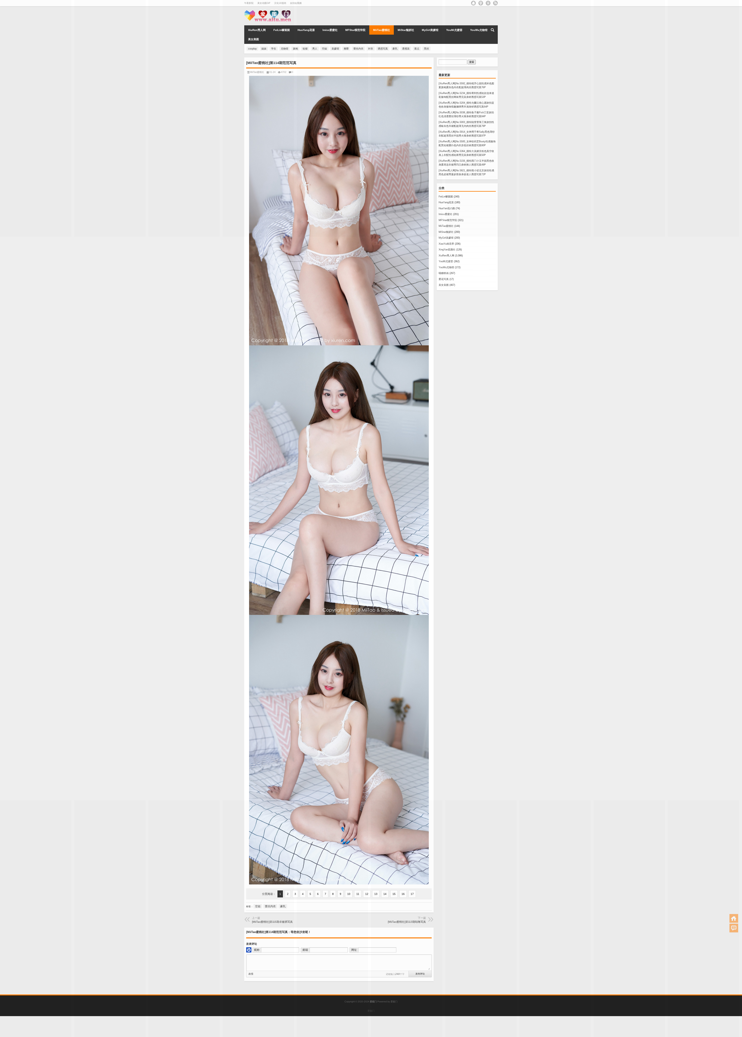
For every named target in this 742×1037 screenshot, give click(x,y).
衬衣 (370, 48)
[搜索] (492, 30)
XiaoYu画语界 (446, 243)
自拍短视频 (296, 3)
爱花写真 (444, 279)
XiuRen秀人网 (446, 255)
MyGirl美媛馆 (446, 237)
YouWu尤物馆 (446, 267)
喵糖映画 (444, 273)
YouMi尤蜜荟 (446, 261)
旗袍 (295, 48)
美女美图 (444, 284)
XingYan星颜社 (447, 249)
